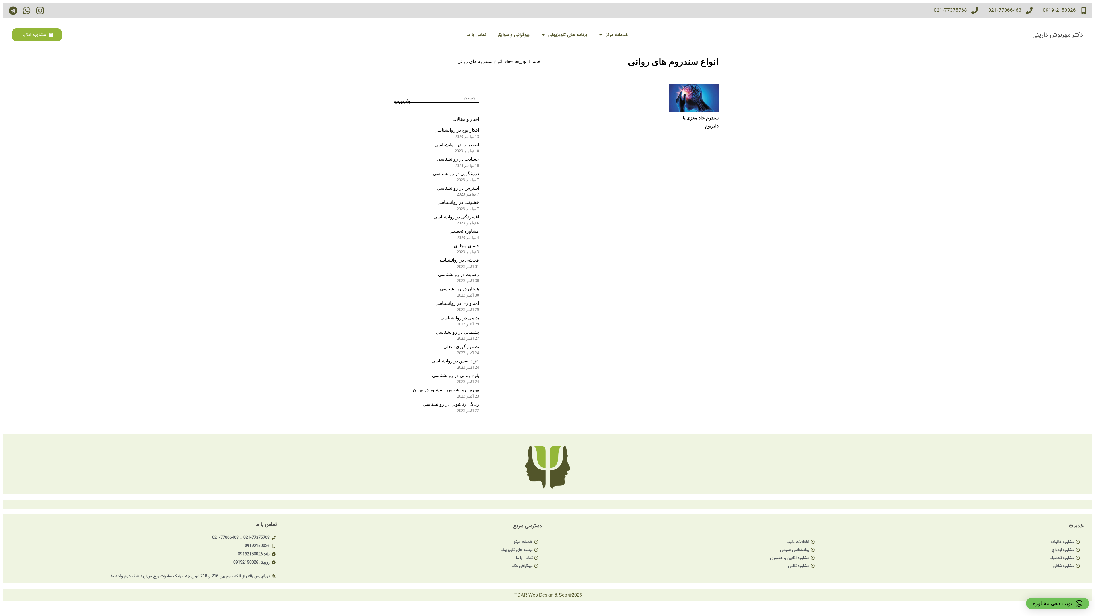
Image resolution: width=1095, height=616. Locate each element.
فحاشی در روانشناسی (458, 260)
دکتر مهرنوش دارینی (1057, 35)
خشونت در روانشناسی (458, 202)
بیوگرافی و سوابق (514, 34)
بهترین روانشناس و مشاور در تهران (446, 389)
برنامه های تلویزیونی (567, 34)
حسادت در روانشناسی (458, 159)
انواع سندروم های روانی (479, 61)
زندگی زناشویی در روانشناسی (451, 404)
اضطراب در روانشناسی (457, 144)
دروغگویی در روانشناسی (456, 173)
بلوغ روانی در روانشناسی (455, 375)
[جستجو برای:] (436, 96)
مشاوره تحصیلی (464, 231)
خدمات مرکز (617, 34)
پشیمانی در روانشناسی (457, 332)
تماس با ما (476, 34)
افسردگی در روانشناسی (456, 216)
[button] (1057, 603)
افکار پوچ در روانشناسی (456, 130)
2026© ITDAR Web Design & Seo (547, 595)
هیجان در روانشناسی (459, 288)
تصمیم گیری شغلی (461, 346)
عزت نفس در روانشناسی (455, 360)
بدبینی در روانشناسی (459, 317)
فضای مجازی (466, 245)
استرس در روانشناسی (458, 188)
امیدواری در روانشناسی (457, 303)
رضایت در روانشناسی (458, 274)
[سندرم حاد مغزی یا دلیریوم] (694, 98)
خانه (537, 61)
